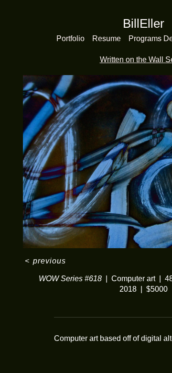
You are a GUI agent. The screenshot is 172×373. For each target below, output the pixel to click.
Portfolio (70, 38)
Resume (106, 38)
